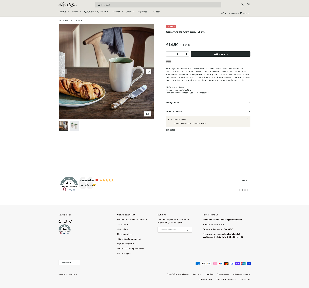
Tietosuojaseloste (125, 234)
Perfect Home (72, 274)
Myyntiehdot (122, 229)
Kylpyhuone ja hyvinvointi (95, 12)
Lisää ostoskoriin (221, 54)
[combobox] (158, 4)
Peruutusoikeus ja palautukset (130, 248)
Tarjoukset (142, 12)
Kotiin (60, 20)
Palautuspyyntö (124, 253)
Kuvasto (156, 12)
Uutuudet (130, 12)
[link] (154, 184)
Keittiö (75, 12)
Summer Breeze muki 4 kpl (74, 20)
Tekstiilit (116, 12)
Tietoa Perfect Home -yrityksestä (132, 219)
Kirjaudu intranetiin (125, 243)
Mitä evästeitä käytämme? (129, 239)
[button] (249, 4)
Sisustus (62, 12)
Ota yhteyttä (123, 224)
